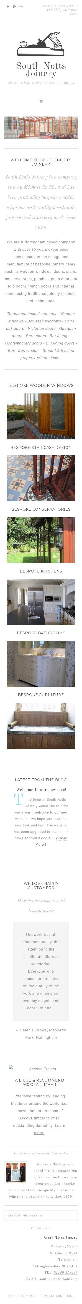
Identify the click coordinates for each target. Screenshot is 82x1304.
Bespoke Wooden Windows (41, 386)
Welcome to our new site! (41, 790)
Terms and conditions (56, 1296)
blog (21, 6)
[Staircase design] (41, 498)
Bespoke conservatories (41, 509)
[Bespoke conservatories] (41, 560)
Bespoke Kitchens (41, 571)
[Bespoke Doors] (41, 437)
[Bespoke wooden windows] (41, 128)
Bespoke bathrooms (41, 633)
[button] (41, 100)
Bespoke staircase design (41, 447)
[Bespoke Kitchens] (41, 622)
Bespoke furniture (41, 695)
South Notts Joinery (41, 70)
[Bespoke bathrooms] (41, 684)
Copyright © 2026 (21, 1296)
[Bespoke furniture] (41, 746)
